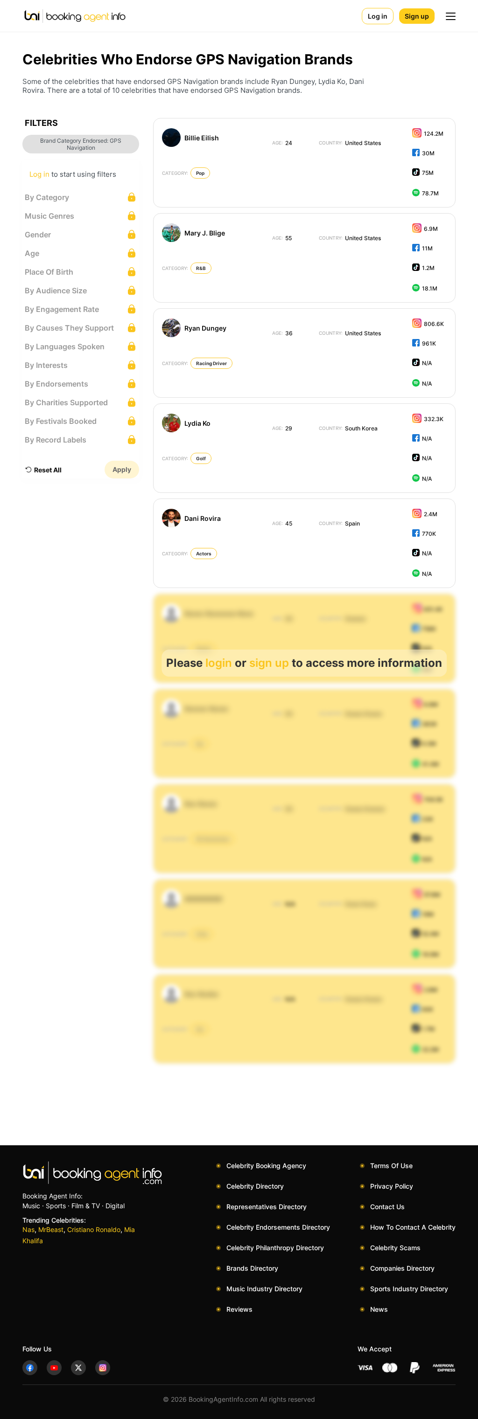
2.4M (430, 514)
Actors (203, 553)
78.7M (430, 193)
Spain (339, 523)
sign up (269, 663)
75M (428, 172)
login (218, 663)
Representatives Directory (266, 1207)
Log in (377, 16)
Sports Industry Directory (409, 1289)
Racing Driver (211, 363)
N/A (427, 363)
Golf (201, 458)
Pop (200, 173)
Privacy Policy (391, 1186)
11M (427, 248)
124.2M (433, 133)
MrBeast (50, 1229)
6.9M (431, 228)
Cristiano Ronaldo (93, 1229)
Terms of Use (391, 1166)
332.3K (433, 418)
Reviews (239, 1309)
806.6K (434, 323)
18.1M (429, 288)
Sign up (417, 16)
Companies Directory (402, 1268)
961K (429, 343)
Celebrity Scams (395, 1248)
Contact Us (387, 1207)
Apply (121, 469)
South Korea (348, 428)
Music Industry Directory (264, 1289)
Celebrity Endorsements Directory (278, 1227)
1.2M (428, 267)
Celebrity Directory (255, 1186)
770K (429, 533)
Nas (28, 1229)
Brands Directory (252, 1268)
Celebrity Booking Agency (266, 1166)
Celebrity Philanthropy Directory (275, 1248)
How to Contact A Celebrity (413, 1227)
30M (428, 153)
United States (350, 142)
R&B (201, 268)
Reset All (48, 470)
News (379, 1309)
